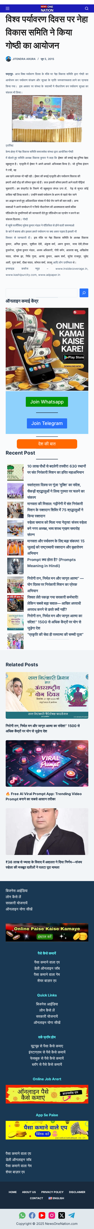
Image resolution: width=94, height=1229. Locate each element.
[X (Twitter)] (61, 1215)
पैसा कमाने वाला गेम (47, 974)
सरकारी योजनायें (16, 903)
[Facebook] (32, 1215)
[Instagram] (52, 1215)
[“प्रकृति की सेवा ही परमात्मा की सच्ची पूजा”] (15, 640)
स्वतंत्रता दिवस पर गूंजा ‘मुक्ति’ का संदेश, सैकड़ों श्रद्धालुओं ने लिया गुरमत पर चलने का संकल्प (56, 491)
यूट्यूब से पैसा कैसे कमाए (47, 1046)
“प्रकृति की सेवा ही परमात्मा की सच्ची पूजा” (55, 634)
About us (29, 1192)
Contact (36, 1198)
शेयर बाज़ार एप (46, 980)
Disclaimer (77, 1192)
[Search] (84, 292)
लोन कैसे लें (13, 897)
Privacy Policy (52, 1192)
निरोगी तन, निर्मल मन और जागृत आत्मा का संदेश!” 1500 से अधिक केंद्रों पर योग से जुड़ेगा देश (54, 622)
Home (13, 1192)
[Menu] (7, 8)
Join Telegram (47, 423)
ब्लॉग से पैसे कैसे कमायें (47, 1064)
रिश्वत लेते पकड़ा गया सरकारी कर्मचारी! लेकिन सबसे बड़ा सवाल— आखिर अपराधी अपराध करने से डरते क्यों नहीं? (54, 603)
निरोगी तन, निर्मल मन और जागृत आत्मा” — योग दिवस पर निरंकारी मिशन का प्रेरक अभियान (55, 584)
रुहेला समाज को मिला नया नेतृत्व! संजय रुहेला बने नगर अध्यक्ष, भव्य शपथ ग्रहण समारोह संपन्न (57, 528)
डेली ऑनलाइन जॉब (47, 968)
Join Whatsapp (47, 402)
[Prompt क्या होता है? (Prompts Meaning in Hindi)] (15, 566)
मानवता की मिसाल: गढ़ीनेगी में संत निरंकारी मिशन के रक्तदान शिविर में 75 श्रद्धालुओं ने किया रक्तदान (55, 510)
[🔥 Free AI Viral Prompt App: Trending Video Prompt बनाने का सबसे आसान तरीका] (47, 763)
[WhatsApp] (22, 1215)
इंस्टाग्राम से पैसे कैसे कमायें (47, 1052)
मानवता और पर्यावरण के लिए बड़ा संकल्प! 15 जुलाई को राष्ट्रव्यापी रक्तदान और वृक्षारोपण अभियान (56, 547)
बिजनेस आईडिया (17, 891)
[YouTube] (42, 1215)
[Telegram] (71, 1215)
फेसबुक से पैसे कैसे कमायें (47, 1058)
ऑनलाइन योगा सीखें (19, 909)
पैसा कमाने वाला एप (47, 962)
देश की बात (47, 443)
